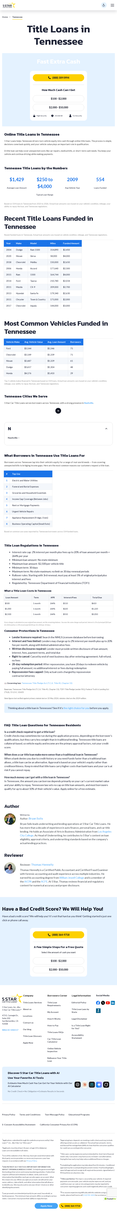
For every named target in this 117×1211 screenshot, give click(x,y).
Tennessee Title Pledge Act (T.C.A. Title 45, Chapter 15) (47, 683)
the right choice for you (76, 708)
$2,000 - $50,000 (58, 107)
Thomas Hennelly (42, 864)
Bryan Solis (36, 818)
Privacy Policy (32, 1161)
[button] (110, 1199)
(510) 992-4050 (89, 1195)
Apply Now (46, 1205)
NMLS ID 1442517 (10, 1030)
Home (5, 17)
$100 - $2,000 (58, 98)
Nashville (88, 403)
